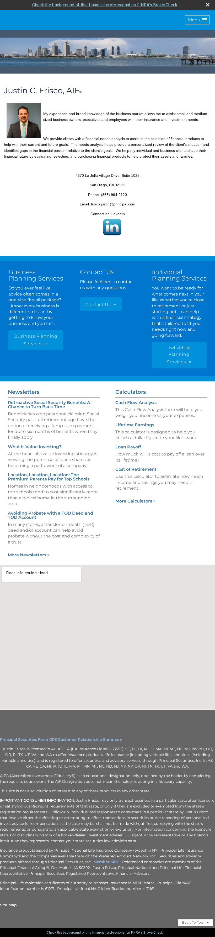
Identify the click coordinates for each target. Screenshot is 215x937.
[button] (197, 19)
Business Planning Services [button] (35, 340)
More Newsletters (29, 554)
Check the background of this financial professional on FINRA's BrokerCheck (104, 4)
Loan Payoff (128, 446)
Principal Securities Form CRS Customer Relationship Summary (61, 739)
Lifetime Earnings (134, 424)
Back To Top (193, 922)
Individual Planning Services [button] (179, 354)
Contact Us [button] (98, 304)
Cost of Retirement (136, 469)
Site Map (8, 905)
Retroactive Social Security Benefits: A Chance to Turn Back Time (49, 404)
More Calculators (135, 501)
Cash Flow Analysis (136, 402)
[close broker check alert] (208, 5)
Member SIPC (106, 862)
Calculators (130, 392)
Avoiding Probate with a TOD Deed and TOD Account (50, 515)
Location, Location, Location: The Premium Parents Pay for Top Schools (48, 477)
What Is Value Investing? (34, 446)
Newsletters (23, 392)
